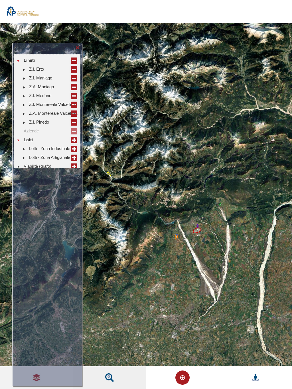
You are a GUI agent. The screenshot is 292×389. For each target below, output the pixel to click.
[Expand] (24, 69)
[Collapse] (18, 61)
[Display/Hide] (74, 60)
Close (77, 47)
